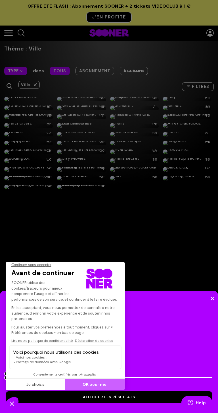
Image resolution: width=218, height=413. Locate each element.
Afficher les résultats (109, 397)
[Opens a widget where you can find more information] (196, 403)
